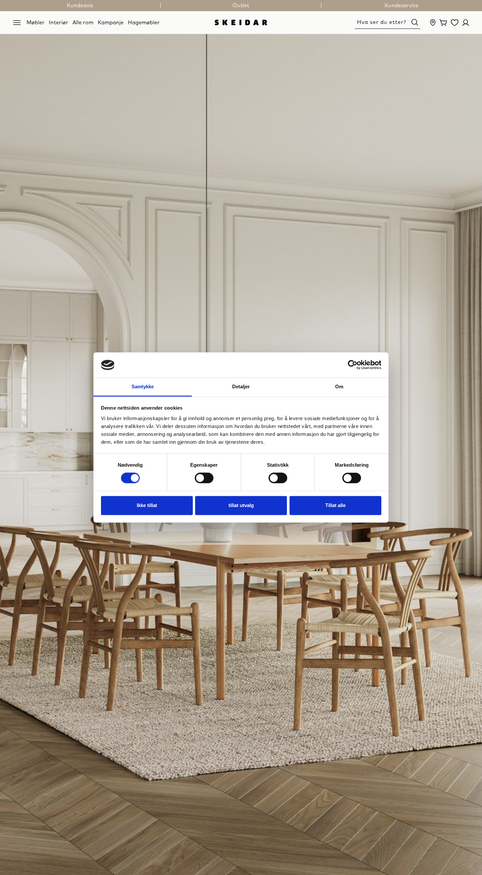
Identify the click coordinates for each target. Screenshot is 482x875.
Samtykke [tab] (142, 386)
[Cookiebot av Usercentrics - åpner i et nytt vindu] (352, 365)
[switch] (204, 478)
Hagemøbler (144, 22)
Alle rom (82, 22)
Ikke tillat (147, 505)
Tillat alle (335, 505)
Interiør (58, 22)
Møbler (36, 22)
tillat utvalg (241, 505)
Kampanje (111, 22)
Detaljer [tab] (241, 386)
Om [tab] (339, 386)
